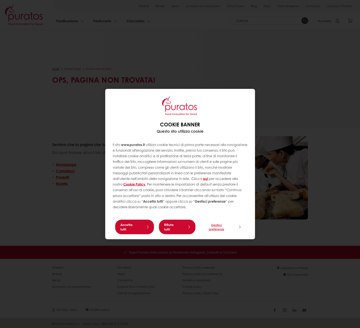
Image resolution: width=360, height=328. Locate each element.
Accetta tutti (126, 227)
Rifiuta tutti (169, 227)
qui (205, 178)
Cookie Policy (134, 184)
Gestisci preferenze (216, 227)
